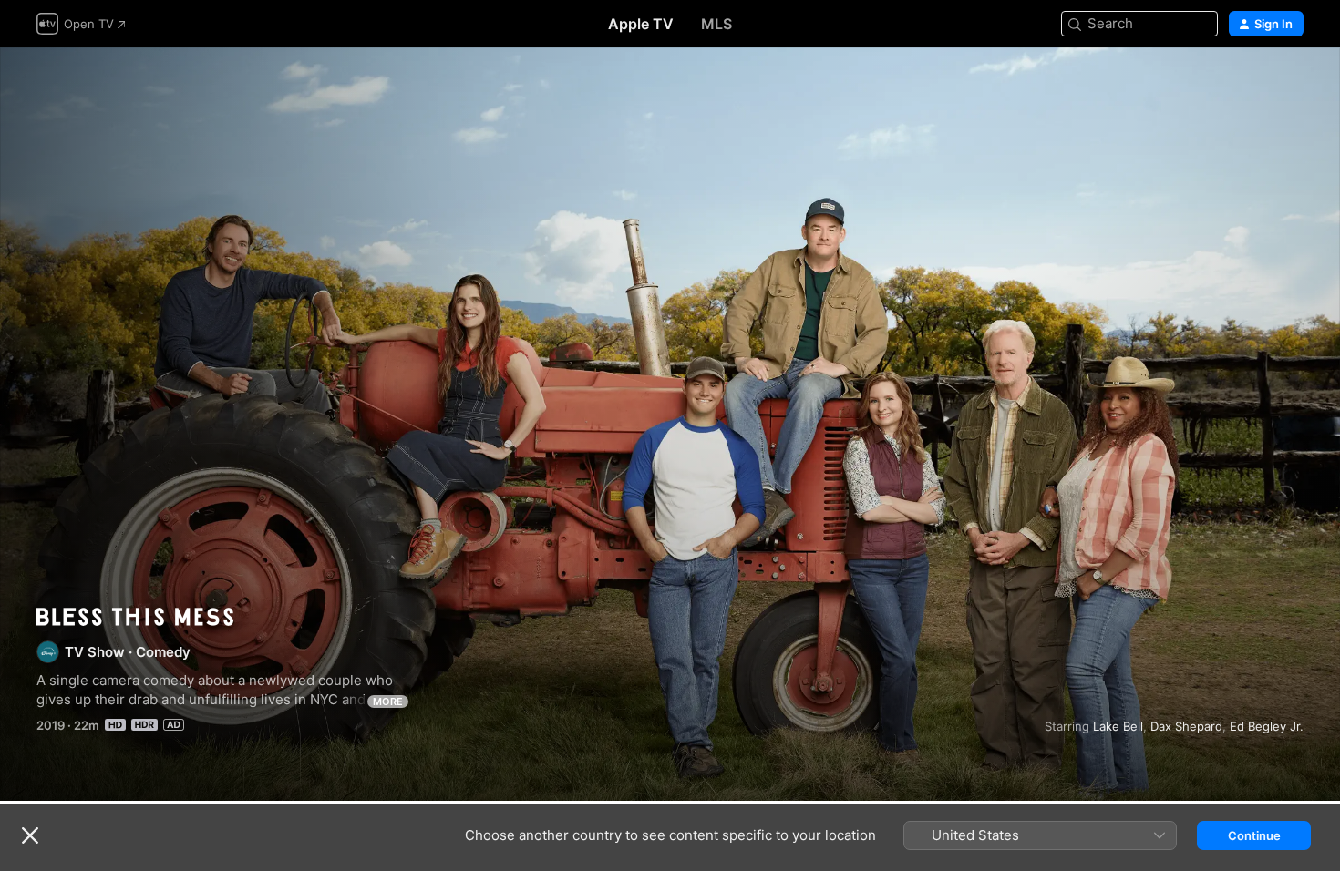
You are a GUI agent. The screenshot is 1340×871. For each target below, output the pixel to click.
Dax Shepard (1186, 726)
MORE (388, 701)
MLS (716, 24)
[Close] (30, 835)
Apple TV (641, 24)
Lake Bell (1118, 726)
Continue (1254, 835)
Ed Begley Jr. (1267, 726)
